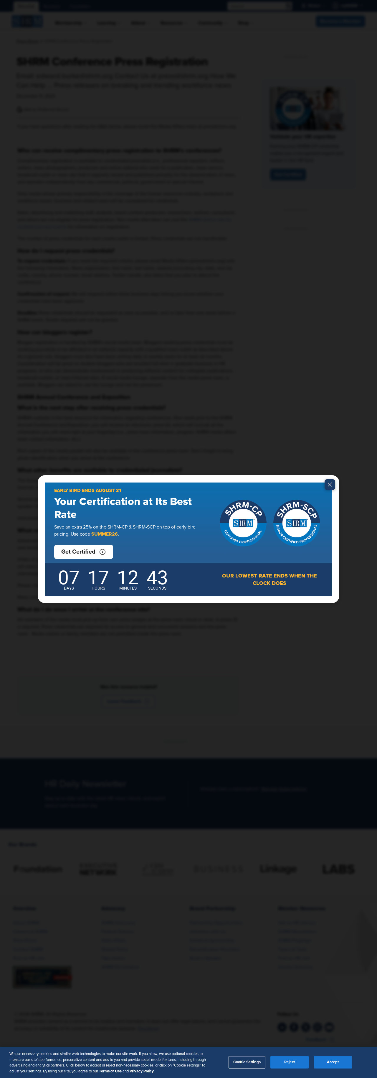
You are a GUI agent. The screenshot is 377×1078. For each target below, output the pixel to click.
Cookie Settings (247, 1062)
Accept (333, 1062)
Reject (289, 1062)
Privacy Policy (142, 1071)
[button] (83, 552)
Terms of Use (110, 1071)
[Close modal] (330, 484)
